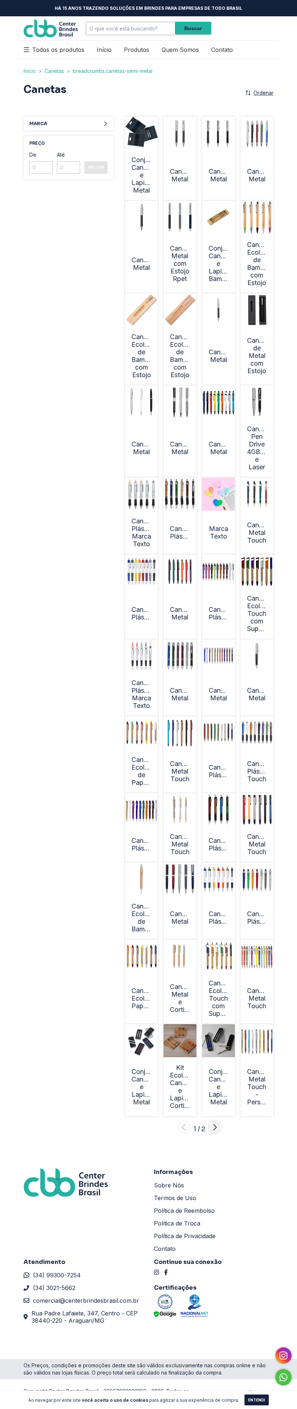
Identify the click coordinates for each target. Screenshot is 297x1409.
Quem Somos (180, 49)
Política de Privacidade (185, 1236)
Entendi (256, 1400)
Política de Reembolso (184, 1210)
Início (104, 49)
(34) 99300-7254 (57, 1275)
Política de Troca (177, 1223)
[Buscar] (193, 28)
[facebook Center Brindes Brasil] (166, 1272)
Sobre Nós (169, 1185)
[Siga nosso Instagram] (283, 1355)
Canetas (54, 71)
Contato (222, 49)
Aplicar (96, 167)
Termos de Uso (175, 1198)
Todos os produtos (58, 49)
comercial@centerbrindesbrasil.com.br (86, 1300)
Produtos (136, 49)
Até (61, 155)
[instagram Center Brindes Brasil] (156, 1272)
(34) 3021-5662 (54, 1287)
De (32, 155)
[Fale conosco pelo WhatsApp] (283, 1377)
